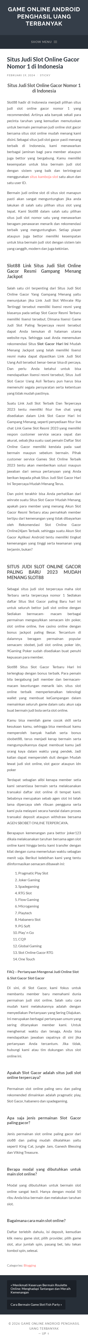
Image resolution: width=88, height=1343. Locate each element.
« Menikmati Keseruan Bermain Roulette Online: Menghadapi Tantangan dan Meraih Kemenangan (41, 1288)
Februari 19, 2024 (21, 75)
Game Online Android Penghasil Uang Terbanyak (44, 16)
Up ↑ (46, 1333)
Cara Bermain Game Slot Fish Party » (36, 1304)
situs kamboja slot (44, 176)
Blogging (30, 1265)
